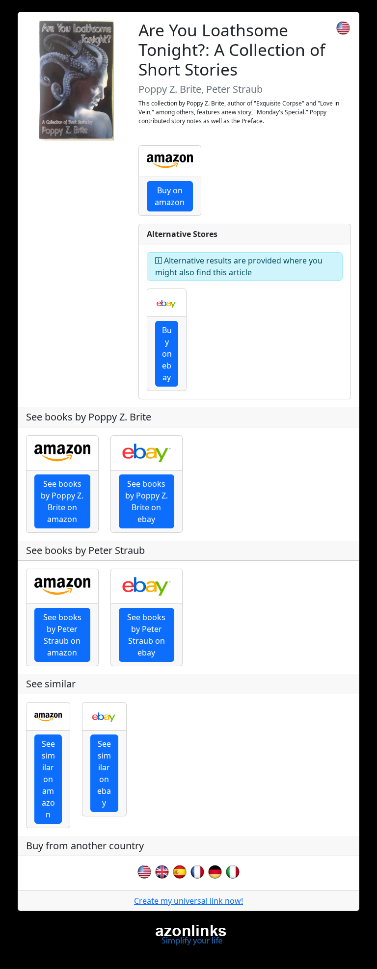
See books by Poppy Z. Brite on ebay (146, 501)
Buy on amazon (170, 196)
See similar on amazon (48, 779)
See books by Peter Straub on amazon (62, 635)
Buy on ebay (167, 354)
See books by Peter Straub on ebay (146, 635)
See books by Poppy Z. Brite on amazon (62, 501)
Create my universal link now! (188, 900)
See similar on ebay (104, 773)
